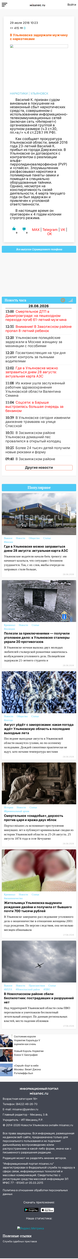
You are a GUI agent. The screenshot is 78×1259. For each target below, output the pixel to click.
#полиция (9, 629)
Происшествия (37, 985)
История (8, 807)
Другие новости (39, 467)
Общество (34, 538)
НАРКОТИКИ (19, 93)
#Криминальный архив (16, 811)
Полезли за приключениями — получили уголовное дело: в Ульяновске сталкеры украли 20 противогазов (37, 637)
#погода (8, 720)
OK (49, 234)
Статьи (47, 538)
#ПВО (47, 989)
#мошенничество (13, 898)
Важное (8, 538)
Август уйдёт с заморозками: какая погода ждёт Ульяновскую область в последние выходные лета (38, 729)
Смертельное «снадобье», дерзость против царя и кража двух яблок (33, 818)
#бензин (8, 542)
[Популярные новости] (71, 300)
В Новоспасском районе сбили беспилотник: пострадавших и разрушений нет (39, 998)
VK (63, 230)
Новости (20, 538)
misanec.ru (66, 1125)
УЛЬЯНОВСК (39, 93)
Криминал (9, 625)
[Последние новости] (63, 300)
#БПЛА (8, 989)
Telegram (50, 230)
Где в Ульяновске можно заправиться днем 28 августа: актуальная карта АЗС (36, 549)
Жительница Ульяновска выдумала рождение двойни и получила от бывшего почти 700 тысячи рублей (38, 907)
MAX (36, 230)
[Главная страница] (37, 4)
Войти (71, 4)
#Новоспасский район (28, 989)
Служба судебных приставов (20, 1241)
